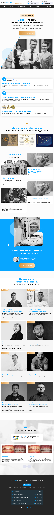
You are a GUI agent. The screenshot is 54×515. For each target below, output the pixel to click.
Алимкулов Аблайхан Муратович (12, 311)
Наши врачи (20, 480)
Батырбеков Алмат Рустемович (38, 311)
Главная (11, 480)
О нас (15, 480)
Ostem (30, 6)
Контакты (42, 480)
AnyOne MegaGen (21, 6)
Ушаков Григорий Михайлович (38, 404)
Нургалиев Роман (34, 375)
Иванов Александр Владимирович (12, 375)
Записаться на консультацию (27, 33)
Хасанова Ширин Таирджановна (11, 344)
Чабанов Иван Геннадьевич (10, 404)
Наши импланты (27, 480)
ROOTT (34, 487)
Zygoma (3, 6)
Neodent (39, 487)
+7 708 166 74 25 (32, 3)
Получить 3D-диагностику (27, 265)
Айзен (37, 6)
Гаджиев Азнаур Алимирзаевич (38, 344)
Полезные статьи (35, 480)
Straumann (11, 6)
